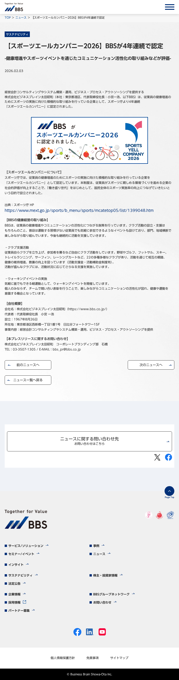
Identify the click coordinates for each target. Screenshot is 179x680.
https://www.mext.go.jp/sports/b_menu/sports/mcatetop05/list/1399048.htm (79, 210)
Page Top (169, 497)
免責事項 (92, 657)
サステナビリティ (17, 34)
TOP (8, 17)
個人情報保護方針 (63, 657)
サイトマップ (119, 657)
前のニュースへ (28, 365)
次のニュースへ (151, 365)
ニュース (21, 17)
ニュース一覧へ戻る (28, 380)
